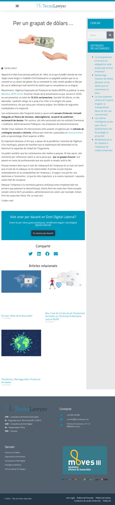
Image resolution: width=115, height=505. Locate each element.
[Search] (110, 35)
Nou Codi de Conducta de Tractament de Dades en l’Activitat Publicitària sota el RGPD (65, 316)
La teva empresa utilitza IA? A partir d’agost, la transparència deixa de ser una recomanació (104, 105)
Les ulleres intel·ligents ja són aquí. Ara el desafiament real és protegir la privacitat (104, 127)
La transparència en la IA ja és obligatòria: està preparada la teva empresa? (104, 64)
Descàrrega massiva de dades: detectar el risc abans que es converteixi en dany (104, 84)
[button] (17, 6)
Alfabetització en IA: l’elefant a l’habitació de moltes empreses (103, 145)
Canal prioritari (75, 132)
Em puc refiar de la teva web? (16, 316)
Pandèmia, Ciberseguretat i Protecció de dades (21, 380)
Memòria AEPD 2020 (12, 94)
